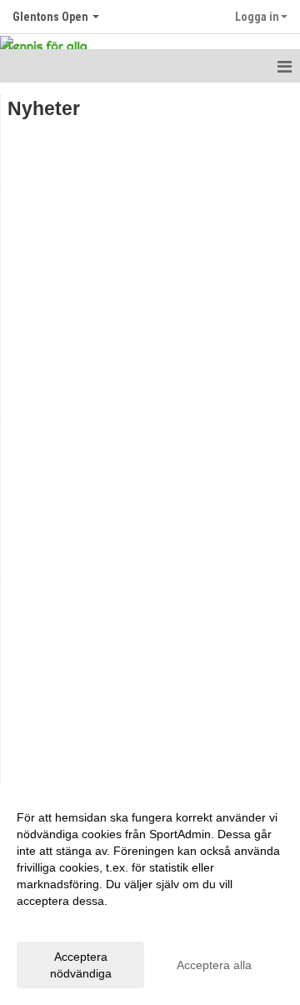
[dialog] (150, 894)
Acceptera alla (214, 965)
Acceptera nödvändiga (81, 965)
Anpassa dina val (62, 922)
